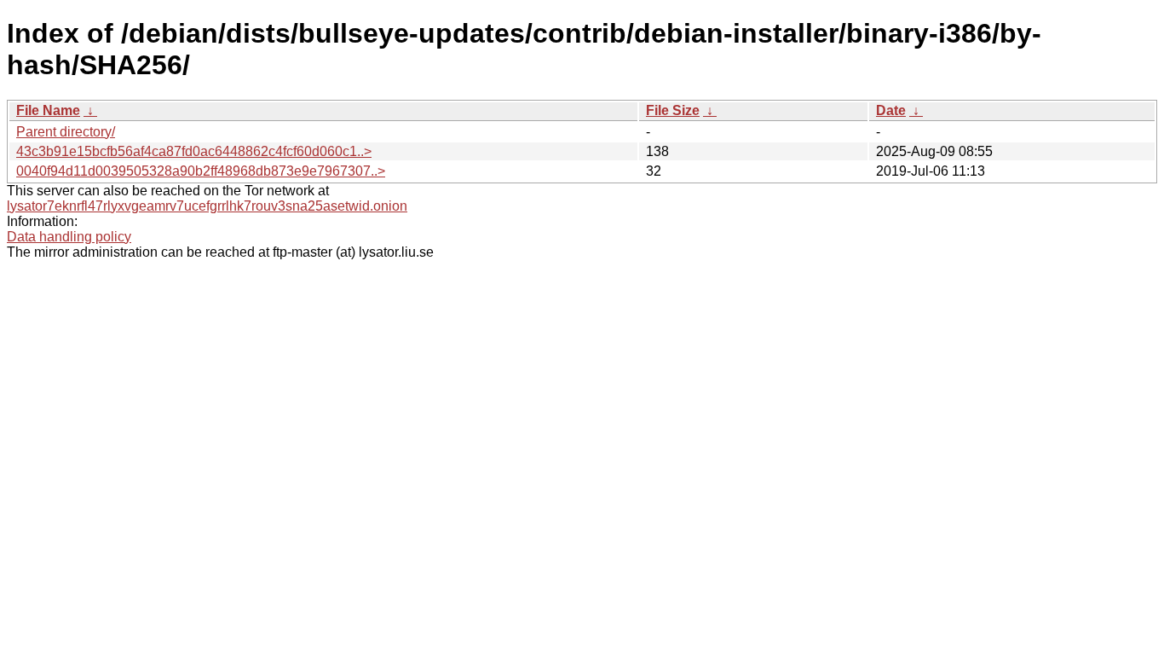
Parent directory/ (65, 132)
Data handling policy (69, 236)
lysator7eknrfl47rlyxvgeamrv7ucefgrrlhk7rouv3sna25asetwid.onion (207, 206)
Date (891, 110)
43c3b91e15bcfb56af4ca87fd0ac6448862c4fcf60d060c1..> (194, 151)
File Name (48, 110)
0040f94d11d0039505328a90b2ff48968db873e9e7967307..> (200, 171)
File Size (673, 110)
